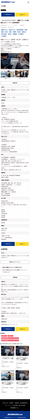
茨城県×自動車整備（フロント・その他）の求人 (10, 338)
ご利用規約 (16, 402)
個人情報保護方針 (24, 402)
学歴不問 (14, 31)
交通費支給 (15, 34)
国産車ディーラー (4, 29)
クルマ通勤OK (20, 34)
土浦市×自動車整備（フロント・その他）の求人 (10, 340)
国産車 (2, 31)
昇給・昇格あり (4, 34)
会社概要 (11, 402)
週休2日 (19, 31)
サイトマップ (8, 405)
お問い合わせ (5, 402)
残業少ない (24, 31)
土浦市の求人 (10, 335)
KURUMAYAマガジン (15, 407)
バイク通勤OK (3, 36)
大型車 (10, 31)
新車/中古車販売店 (20, 29)
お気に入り (22, 14)
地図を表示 (3, 230)
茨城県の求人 (4, 335)
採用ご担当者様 (21, 405)
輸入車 (6, 31)
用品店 (26, 29)
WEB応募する (9, 14)
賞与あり (9, 34)
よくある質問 (14, 405)
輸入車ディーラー (12, 29)
